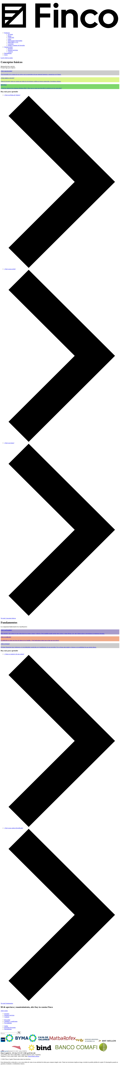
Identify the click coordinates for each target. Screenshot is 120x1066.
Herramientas (8, 53)
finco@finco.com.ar (33, 1056)
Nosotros (10, 48)
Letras (9, 39)
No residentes (8, 1023)
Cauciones (11, 44)
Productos (7, 33)
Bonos (9, 36)
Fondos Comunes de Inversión (16, 45)
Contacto (10, 51)
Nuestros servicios (13, 50)
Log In (2, 58)
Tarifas (6, 1026)
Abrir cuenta (4, 1010)
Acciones (10, 34)
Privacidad (7, 1020)
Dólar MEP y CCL (13, 42)
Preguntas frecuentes (10, 1027)
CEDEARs (11, 37)
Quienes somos (8, 47)
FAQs (6, 55)
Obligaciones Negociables (15, 40)
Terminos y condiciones (10, 1021)
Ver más (8, 618)
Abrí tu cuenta (9, 58)
